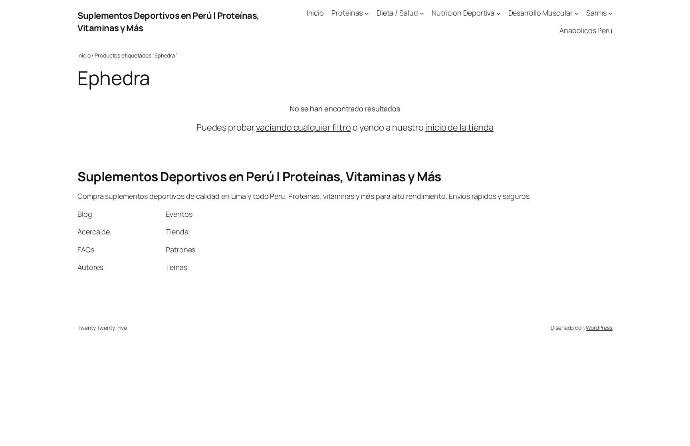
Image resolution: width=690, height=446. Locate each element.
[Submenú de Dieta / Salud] (422, 13)
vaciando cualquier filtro (303, 127)
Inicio (83, 55)
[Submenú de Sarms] (610, 13)
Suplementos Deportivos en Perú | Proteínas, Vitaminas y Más (259, 176)
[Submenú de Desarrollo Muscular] (576, 13)
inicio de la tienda (459, 127)
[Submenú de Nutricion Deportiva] (498, 13)
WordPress (599, 327)
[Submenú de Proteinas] (367, 13)
